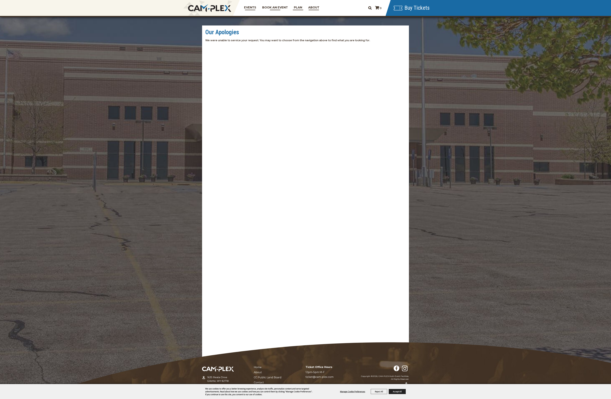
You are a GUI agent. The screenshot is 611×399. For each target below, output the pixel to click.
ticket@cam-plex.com (320, 376)
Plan (298, 7)
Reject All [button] (379, 391)
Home (258, 367)
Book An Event (275, 7)
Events (250, 7)
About (313, 7)
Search (370, 8)
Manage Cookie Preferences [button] (352, 391)
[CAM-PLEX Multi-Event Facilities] (210, 8)
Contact (259, 382)
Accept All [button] (397, 391)
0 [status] (381, 8)
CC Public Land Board (267, 377)
